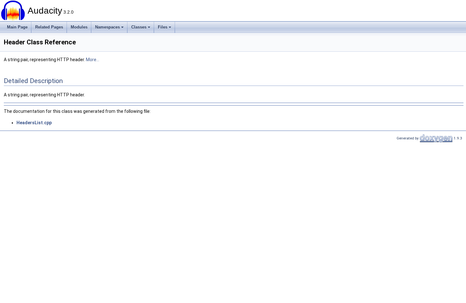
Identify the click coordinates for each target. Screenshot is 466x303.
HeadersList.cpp (34, 122)
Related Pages (49, 27)
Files (162, 27)
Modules (79, 27)
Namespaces (107, 27)
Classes (138, 27)
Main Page (17, 27)
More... (92, 59)
